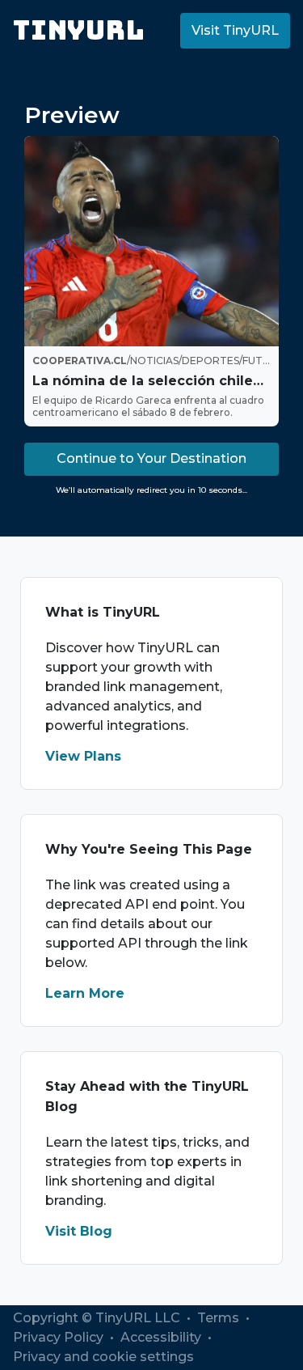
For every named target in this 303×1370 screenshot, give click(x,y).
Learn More (84, 993)
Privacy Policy (60, 1337)
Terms (219, 1317)
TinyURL (79, 30)
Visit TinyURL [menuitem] (235, 30)
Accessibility (162, 1337)
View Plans (83, 756)
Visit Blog (78, 1231)
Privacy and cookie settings (103, 1356)
